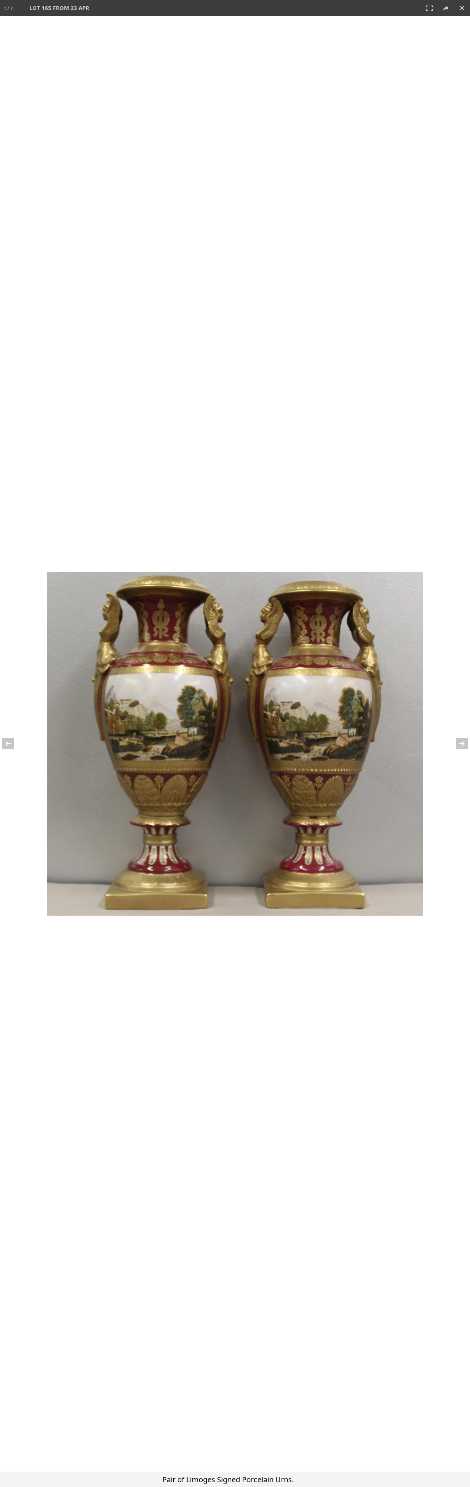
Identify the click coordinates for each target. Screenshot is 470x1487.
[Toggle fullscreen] (430, 8)
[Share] (446, 8)
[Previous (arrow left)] (13, 743)
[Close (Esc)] (462, 8)
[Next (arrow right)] (457, 743)
